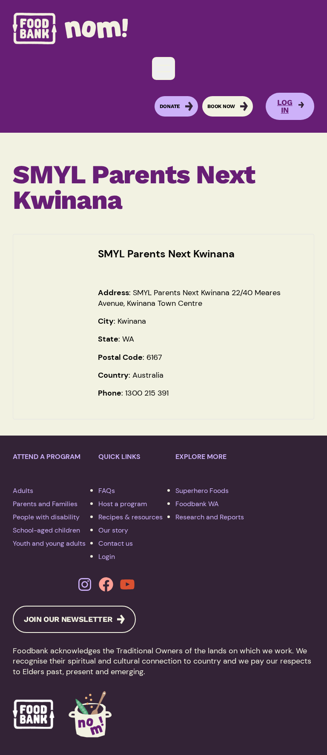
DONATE (170, 106)
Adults (23, 490)
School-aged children (46, 530)
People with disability (46, 517)
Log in (285, 106)
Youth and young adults (49, 543)
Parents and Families (45, 503)
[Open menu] (163, 68)
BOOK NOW (221, 106)
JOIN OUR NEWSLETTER (68, 619)
